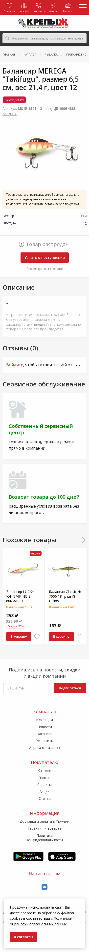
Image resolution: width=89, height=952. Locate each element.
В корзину (19, 636)
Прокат (44, 777)
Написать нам (44, 873)
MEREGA (9, 114)
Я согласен (23, 936)
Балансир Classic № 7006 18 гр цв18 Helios (65, 596)
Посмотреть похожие (44, 268)
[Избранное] (37, 637)
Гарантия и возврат (44, 828)
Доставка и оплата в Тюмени (44, 821)
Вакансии (44, 733)
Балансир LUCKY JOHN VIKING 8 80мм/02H (20, 596)
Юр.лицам (44, 719)
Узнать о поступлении (44, 257)
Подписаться (70, 688)
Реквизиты (45, 740)
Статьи (45, 798)
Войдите (14, 364)
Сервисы (44, 784)
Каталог (44, 770)
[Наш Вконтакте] (44, 887)
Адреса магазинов (44, 747)
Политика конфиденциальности (44, 837)
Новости (44, 726)
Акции (44, 791)
